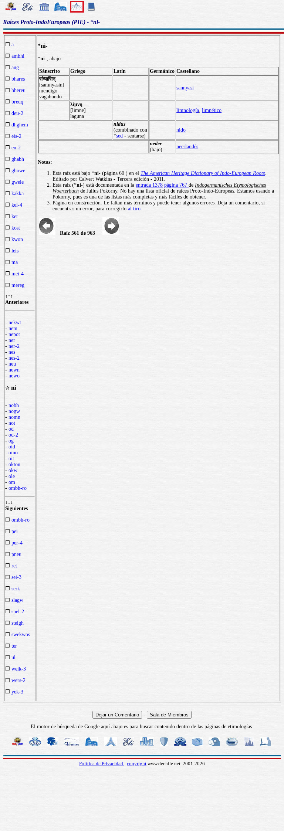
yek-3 (17, 692)
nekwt (15, 322)
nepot (14, 334)
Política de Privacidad (101, 763)
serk (15, 588)
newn (14, 370)
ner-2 (14, 346)
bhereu (18, 90)
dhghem (19, 125)
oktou (14, 464)
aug (15, 67)
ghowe (18, 170)
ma (14, 262)
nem (13, 328)
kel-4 (16, 205)
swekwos (20, 634)
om (12, 482)
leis (14, 251)
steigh (17, 623)
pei (14, 531)
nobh (14, 405)
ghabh (17, 159)
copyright (136, 763)
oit (11, 458)
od (11, 429)
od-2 (13, 435)
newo (14, 376)
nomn (14, 417)
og (11, 441)
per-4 (17, 543)
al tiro (134, 208)
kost (15, 228)
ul (13, 657)
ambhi (17, 56)
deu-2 (17, 113)
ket (14, 216)
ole (12, 476)
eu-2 (16, 147)
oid (12, 447)
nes (12, 352)
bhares (18, 79)
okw (13, 470)
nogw (14, 411)
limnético (212, 110)
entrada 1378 (149, 185)
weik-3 (18, 669)
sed (119, 136)
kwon (17, 239)
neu (12, 364)
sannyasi (185, 88)
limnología (187, 110)
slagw (17, 600)
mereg (17, 285)
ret (14, 566)
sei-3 (16, 577)
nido (181, 130)
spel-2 (17, 611)
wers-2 (18, 680)
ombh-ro (18, 488)
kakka (17, 193)
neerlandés (187, 146)
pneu (16, 554)
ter (14, 646)
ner (12, 340)
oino (13, 452)
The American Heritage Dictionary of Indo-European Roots (203, 173)
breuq (17, 102)
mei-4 (17, 274)
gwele (17, 182)
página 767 (176, 185)
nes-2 (14, 358)
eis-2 (16, 136)
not (12, 423)
